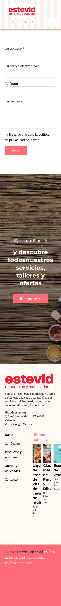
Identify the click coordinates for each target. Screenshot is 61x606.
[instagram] (13, 22)
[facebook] (6, 22)
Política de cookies (18, 563)
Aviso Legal (36, 557)
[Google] (19, 22)
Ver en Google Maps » (18, 424)
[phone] (33, 22)
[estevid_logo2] (22, 5)
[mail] (26, 22)
